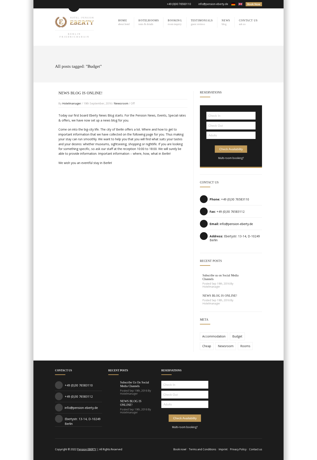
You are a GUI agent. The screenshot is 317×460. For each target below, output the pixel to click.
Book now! (179, 449)
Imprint (223, 449)
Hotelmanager (71, 103)
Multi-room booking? (231, 158)
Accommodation (214, 336)
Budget (237, 336)
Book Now (253, 4)
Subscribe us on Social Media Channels (134, 384)
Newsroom (121, 103)
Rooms (245, 346)
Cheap (206, 346)
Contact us (255, 449)
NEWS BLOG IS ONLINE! (80, 93)
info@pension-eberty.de (213, 4)
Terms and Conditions (202, 449)
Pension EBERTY (86, 449)
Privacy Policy (238, 449)
